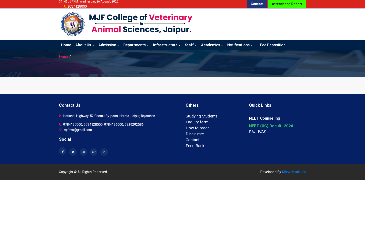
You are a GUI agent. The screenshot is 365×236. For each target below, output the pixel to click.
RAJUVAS (257, 131)
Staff (189, 45)
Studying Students (202, 116)
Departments (134, 45)
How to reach (198, 128)
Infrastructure (165, 45)
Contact (257, 4)
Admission (107, 45)
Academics (210, 45)
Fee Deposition (273, 45)
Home (66, 45)
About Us (83, 45)
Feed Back (195, 145)
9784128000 (77, 6)
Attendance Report (287, 4)
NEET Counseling (264, 118)
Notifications (238, 45)
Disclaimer (195, 133)
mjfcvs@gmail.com (77, 130)
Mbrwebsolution (294, 172)
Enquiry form (197, 122)
